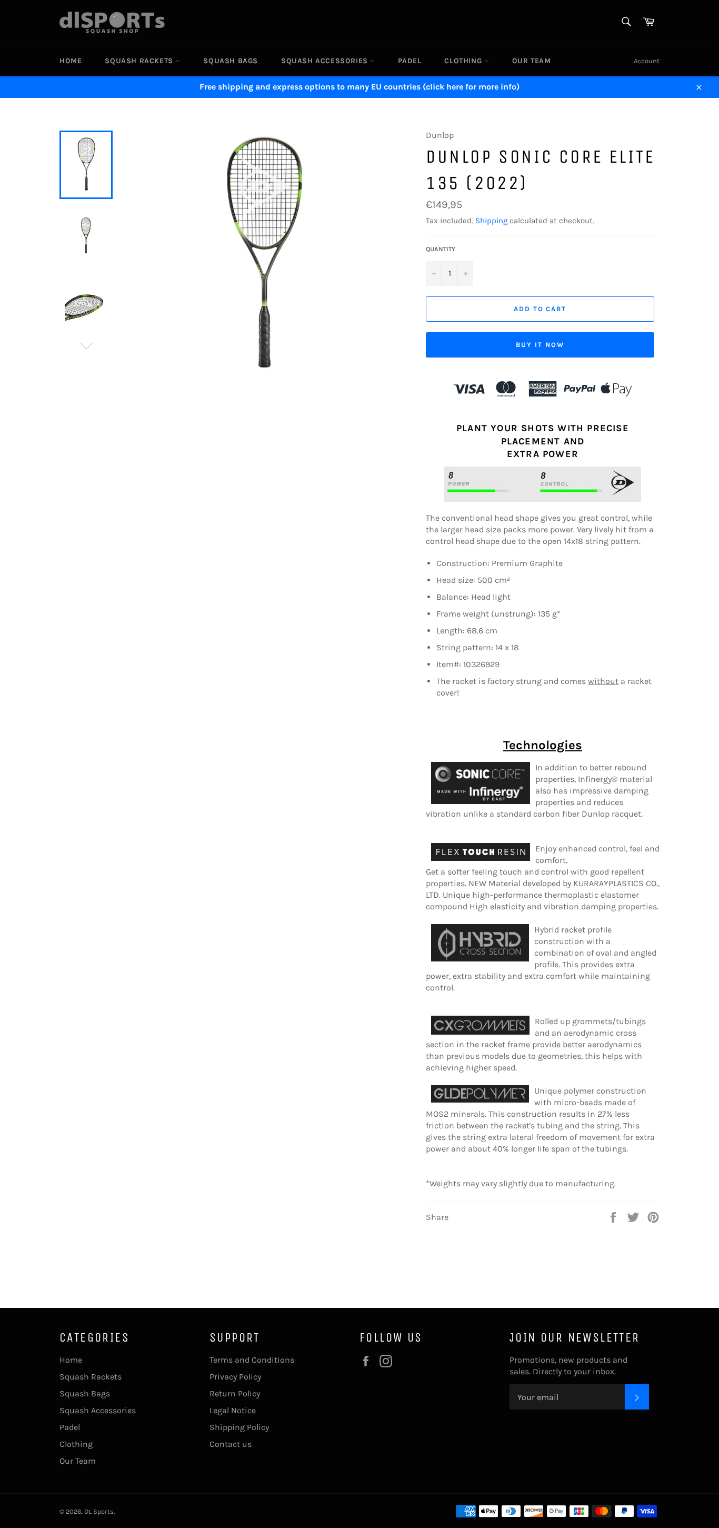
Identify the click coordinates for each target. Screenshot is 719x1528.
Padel (409, 60)
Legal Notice (232, 1410)
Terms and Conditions (251, 1360)
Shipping (491, 220)
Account (647, 61)
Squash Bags (230, 60)
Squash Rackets (140, 60)
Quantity (440, 249)
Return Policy (234, 1393)
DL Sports (99, 1511)
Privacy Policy (235, 1377)
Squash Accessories (325, 60)
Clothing (464, 60)
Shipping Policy (239, 1427)
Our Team (531, 60)
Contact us (230, 1444)
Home (70, 60)
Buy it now (540, 345)
